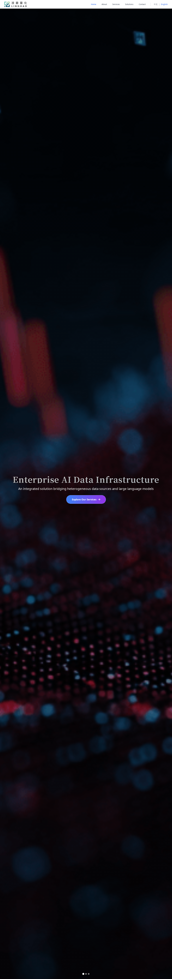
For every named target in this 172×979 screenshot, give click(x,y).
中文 (156, 4)
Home (93, 4)
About (104, 4)
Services (116, 4)
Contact (142, 4)
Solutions (129, 4)
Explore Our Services (84, 499)
